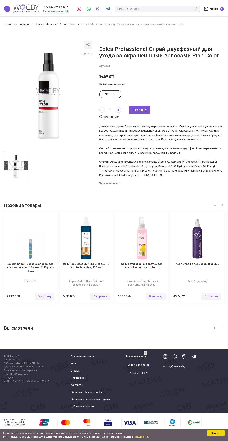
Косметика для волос (17, 24)
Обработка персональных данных (91, 399)
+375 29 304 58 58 (54, 6)
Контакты (77, 385)
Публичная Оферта (82, 406)
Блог (73, 363)
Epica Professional (46, 24)
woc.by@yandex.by (174, 366)
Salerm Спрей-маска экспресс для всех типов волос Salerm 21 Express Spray (30, 267)
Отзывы (75, 370)
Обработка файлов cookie (87, 392)
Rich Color (69, 24)
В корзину (140, 110)
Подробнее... (142, 436)
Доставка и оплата (82, 356)
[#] (7, 9)
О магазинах (78, 377)
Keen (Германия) (197, 281)
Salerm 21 (30, 281)
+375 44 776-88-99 (137, 373)
